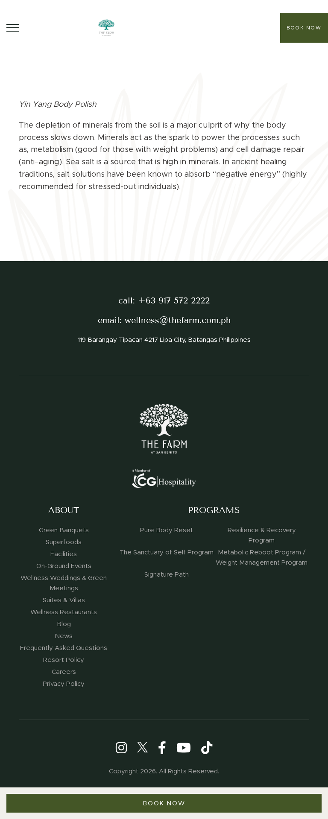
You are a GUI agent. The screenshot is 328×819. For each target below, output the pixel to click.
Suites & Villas (64, 600)
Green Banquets (64, 530)
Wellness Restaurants (63, 612)
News (64, 636)
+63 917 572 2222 (174, 301)
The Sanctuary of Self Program (167, 552)
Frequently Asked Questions (63, 648)
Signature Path (166, 574)
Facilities (63, 554)
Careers (64, 672)
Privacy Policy (64, 684)
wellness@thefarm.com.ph (178, 320)
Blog (64, 624)
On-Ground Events (63, 566)
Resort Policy (63, 660)
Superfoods (64, 542)
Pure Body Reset (166, 530)
